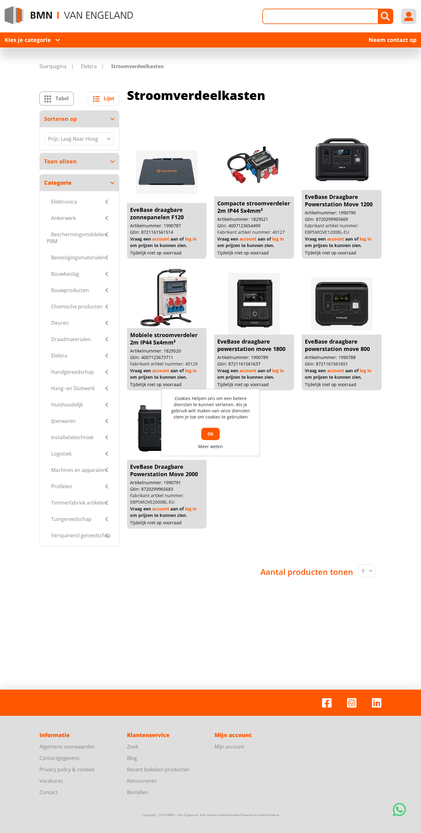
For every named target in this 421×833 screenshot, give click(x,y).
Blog (132, 758)
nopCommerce (268, 815)
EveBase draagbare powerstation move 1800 (251, 345)
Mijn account (229, 746)
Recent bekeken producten (158, 769)
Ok (210, 434)
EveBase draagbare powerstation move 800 (337, 345)
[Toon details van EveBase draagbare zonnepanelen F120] (167, 172)
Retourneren (142, 780)
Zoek (132, 746)
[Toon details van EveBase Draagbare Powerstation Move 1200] (342, 159)
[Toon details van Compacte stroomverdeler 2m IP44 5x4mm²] (254, 165)
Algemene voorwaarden (67, 746)
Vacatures (51, 780)
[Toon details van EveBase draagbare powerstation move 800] (342, 304)
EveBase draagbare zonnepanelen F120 (157, 213)
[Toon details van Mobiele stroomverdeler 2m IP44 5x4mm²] (167, 297)
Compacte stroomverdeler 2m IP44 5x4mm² (253, 207)
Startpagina (53, 66)
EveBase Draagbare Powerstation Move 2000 (164, 470)
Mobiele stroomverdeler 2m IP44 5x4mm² (164, 338)
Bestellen (137, 792)
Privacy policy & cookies (67, 769)
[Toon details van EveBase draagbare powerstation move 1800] (254, 304)
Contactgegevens (59, 758)
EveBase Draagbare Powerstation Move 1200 (339, 200)
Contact (48, 792)
